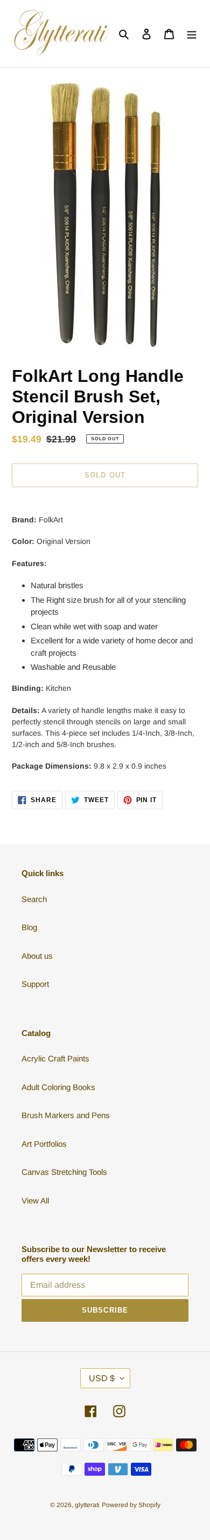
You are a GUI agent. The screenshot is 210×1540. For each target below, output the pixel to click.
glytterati (87, 1505)
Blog (29, 927)
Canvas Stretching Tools (64, 1171)
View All (35, 1200)
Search (34, 899)
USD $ (102, 1378)
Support (35, 983)
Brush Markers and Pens (66, 1115)
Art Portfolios (44, 1143)
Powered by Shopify (131, 1505)
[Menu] (191, 33)
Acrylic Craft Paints (55, 1058)
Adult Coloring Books (58, 1087)
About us (37, 955)
